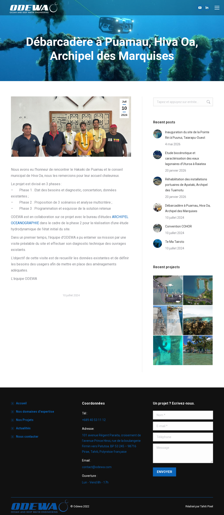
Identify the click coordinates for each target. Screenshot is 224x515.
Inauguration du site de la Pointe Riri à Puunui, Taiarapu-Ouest (187, 134)
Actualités (23, 428)
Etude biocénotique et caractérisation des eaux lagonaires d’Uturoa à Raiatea (185, 158)
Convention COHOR (178, 226)
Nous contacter (27, 436)
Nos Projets (24, 420)
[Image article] (157, 134)
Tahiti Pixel (206, 506)
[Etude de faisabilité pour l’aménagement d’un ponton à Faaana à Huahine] (198, 320)
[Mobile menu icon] (217, 7)
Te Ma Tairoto (174, 241)
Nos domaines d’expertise (35, 411)
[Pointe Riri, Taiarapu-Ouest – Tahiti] (198, 290)
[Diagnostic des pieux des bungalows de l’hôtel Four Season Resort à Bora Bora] (168, 351)
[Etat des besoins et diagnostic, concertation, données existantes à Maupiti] (198, 351)
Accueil (21, 403)
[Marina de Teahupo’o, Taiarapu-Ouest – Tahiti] (168, 290)
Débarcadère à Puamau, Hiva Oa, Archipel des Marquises (187, 208)
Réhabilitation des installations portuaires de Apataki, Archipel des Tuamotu (186, 185)
